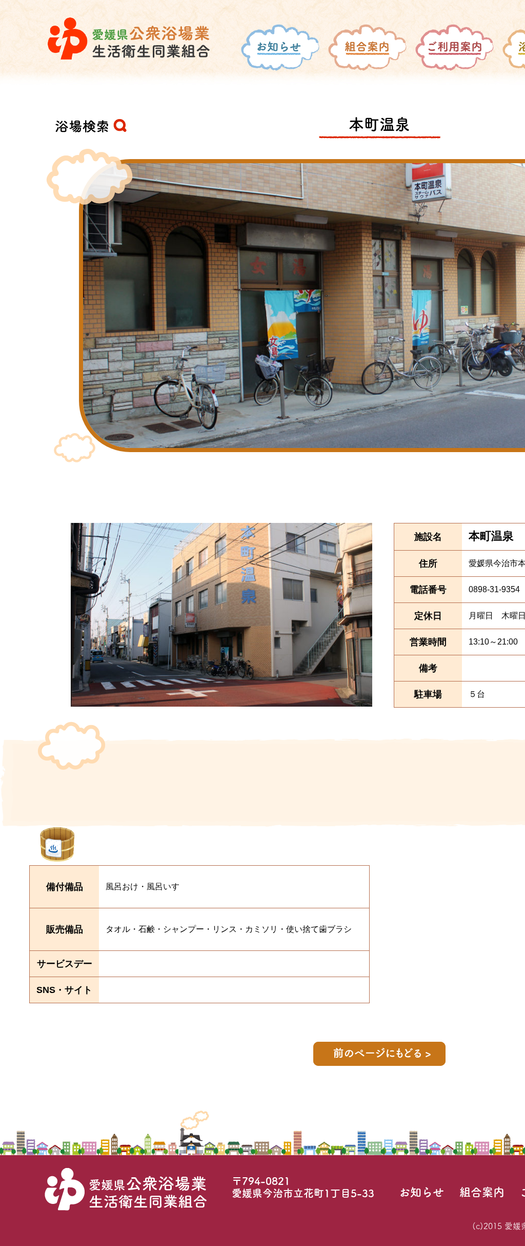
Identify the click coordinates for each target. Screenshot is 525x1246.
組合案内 (481, 1192)
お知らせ (421, 1192)
